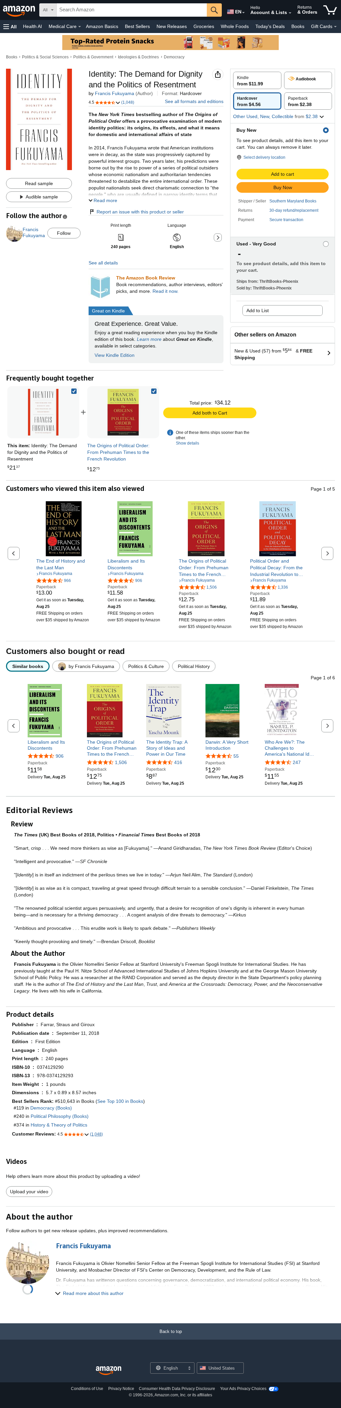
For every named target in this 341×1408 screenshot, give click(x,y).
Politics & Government (93, 57)
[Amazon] (20, 10)
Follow (64, 233)
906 (60, 756)
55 (236, 756)
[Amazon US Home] (108, 1371)
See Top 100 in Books (120, 1101)
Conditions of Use (87, 1388)
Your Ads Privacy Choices (243, 1388)
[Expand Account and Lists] (290, 13)
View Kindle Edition (115, 355)
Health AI (32, 26)
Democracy (174, 57)
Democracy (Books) (51, 1108)
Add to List (257, 310)
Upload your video (29, 1191)
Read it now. (165, 291)
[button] (10, 26)
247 (297, 762)
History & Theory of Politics (59, 1125)
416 (178, 762)
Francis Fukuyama (114, 93)
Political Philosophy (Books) (60, 1116)
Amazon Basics (102, 26)
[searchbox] (132, 10)
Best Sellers (137, 26)
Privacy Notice (121, 1388)
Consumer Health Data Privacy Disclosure (177, 1388)
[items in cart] (330, 10)
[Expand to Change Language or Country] (243, 12)
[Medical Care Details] (79, 26)
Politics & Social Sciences (45, 57)
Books (297, 26)
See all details (103, 262)
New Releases (172, 26)
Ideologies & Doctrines (138, 57)
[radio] (257, 80)
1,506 (121, 762)
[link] (123, 412)
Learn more (149, 339)
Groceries (203, 26)
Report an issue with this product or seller (140, 211)
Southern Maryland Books (292, 201)
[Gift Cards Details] (335, 26)
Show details (187, 443)
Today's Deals (270, 26)
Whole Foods (235, 26)
